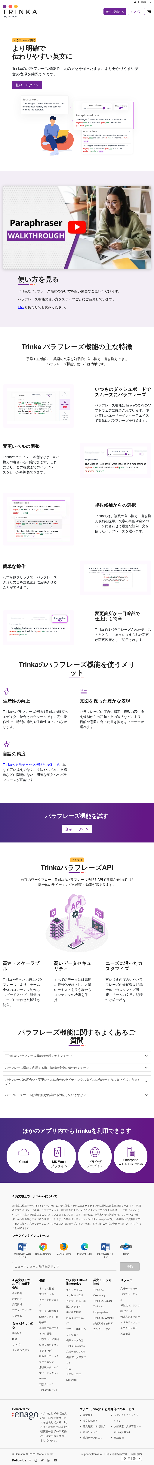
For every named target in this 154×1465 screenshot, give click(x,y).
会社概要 (17, 1293)
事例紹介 (17, 1333)
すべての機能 (46, 1288)
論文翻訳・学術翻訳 (94, 1426)
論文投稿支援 (90, 1420)
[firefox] (64, 1246)
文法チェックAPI (75, 1351)
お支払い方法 (73, 1374)
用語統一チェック (49, 1367)
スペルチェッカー (130, 1322)
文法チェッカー (47, 1294)
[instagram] (36, 1460)
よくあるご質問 (20, 1350)
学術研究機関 (73, 1312)
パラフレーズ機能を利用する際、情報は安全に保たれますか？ (47, 1067)
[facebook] (30, 1460)
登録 (130, 1266)
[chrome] (43, 1246)
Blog (14, 1338)
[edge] (85, 1246)
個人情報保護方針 (116, 1454)
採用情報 (17, 1304)
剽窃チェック (46, 1384)
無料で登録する (115, 11)
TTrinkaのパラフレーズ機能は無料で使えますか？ (38, 1055)
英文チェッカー (128, 1328)
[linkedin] (49, 1460)
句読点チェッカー (130, 1316)
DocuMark (71, 1379)
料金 (68, 1368)
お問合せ (17, 1298)
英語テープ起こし (93, 1437)
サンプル (17, 1344)
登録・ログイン (27, 84)
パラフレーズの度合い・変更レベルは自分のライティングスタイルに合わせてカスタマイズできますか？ (72, 1081)
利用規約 (136, 1454)
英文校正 (125, 1333)
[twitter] (42, 1460)
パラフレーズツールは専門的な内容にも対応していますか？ (45, 1095)
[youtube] (55, 1460)
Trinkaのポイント (48, 1390)
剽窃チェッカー (91, 1432)
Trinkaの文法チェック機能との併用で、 (33, 764)
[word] (22, 1246)
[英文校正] (149, 11)
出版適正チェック (49, 1356)
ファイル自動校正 (49, 1311)
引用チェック (46, 1361)
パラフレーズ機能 (49, 1339)
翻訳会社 (119, 1437)
